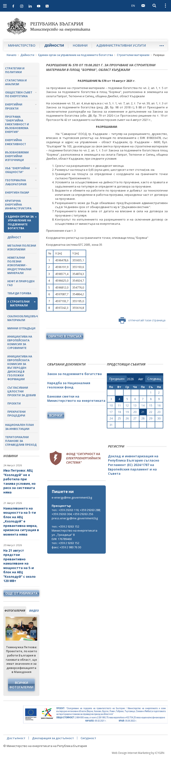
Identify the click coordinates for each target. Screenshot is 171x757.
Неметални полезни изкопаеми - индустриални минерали (19, 265)
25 (119, 418)
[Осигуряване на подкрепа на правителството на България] (95, 714)
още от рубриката (21, 593)
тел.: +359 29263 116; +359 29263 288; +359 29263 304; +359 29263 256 (76, 512)
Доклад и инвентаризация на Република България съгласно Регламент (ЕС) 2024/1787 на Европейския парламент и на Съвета (133, 465)
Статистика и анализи (16, 82)
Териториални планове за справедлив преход (21, 441)
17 (111, 412)
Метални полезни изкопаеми (21, 247)
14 (143, 405)
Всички (55, 415)
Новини (80, 45)
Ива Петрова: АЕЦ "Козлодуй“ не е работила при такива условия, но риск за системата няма (19, 481)
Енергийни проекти (13, 106)
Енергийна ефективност (15, 142)
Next (33, 634)
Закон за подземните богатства (74, 374)
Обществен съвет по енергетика (18, 94)
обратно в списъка (64, 336)
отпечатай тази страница (146, 320)
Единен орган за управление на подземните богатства (75, 55)
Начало (11, 55)
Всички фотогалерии (21, 685)
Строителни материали (133, 55)
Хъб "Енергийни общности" (17, 170)
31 (111, 425)
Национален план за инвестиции (19, 427)
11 (119, 405)
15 (150, 405)
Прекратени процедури (16, 413)
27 (134, 418)
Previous (9, 634)
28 (143, 418)
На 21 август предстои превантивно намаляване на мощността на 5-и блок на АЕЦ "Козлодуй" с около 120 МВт (19, 565)
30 (159, 418)
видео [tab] (34, 610)
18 (119, 412)
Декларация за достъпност (53, 738)
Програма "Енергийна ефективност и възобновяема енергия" (17, 124)
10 (111, 405)
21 (143, 412)
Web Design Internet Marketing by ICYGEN (138, 753)
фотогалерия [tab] (14, 610)
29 (150, 418)
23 (159, 412)
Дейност (14, 237)
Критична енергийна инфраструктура (18, 204)
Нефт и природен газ (21, 283)
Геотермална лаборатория (15, 182)
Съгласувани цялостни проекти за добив (21, 391)
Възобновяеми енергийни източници (17, 156)
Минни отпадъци (21, 328)
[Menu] (161, 46)
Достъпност (16, 738)
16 (159, 405)
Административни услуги (121, 45)
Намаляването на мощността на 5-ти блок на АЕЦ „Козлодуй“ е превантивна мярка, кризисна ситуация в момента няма (21, 521)
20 (134, 412)
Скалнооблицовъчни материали (22, 318)
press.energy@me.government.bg (75, 518)
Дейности (54, 45)
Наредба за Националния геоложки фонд (68, 385)
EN (133, 6)
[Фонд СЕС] (75, 457)
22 (150, 412)
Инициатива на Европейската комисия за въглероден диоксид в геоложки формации (19, 368)
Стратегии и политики (14, 70)
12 (127, 405)
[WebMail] (143, 5)
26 (127, 418)
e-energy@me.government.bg (72, 497)
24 (111, 418)
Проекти (14, 403)
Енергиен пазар (17, 192)
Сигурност (88, 738)
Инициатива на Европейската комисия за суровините (19, 342)
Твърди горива (19, 293)
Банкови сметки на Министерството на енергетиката (76, 398)
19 (127, 412)
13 (134, 405)
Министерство (21, 45)
